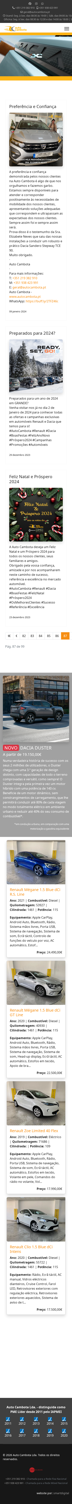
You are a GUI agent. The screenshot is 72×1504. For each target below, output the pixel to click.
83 (32, 636)
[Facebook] (30, 3)
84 (40, 636)
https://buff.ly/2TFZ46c (42, 301)
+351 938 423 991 (48, 7)
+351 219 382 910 (25, 7)
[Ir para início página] (9, 636)
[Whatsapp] (42, 3)
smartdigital (61, 1493)
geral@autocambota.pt (36, 12)
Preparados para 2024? (32, 333)
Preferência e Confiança (32, 106)
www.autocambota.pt (25, 296)
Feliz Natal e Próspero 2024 (30, 479)
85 (48, 636)
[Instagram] (36, 3)
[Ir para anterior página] (16, 636)
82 (24, 636)
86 (57, 636)
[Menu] (66, 28)
